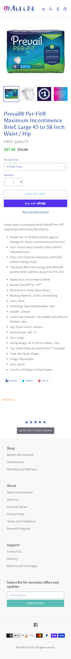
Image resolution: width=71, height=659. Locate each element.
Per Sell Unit (11, 160)
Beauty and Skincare (20, 455)
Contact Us (14, 551)
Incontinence (15, 462)
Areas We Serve (17, 507)
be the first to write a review (35, 430)
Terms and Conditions (21, 521)
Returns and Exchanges (22, 566)
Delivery (12, 559)
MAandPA (21, 647)
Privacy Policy (15, 514)
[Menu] (43, 8)
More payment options (35, 212)
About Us (13, 499)
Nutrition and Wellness (22, 469)
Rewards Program (18, 528)
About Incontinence (20, 492)
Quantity (9, 175)
